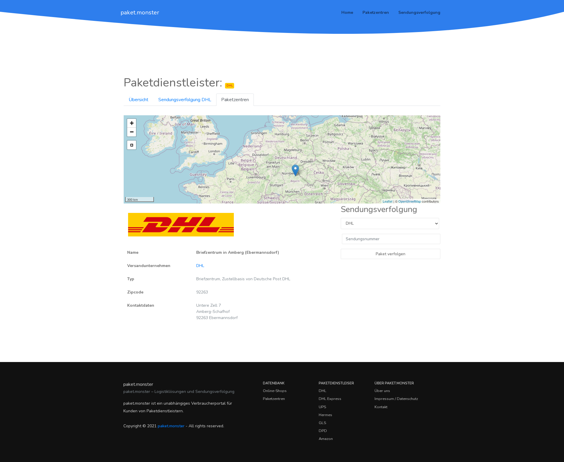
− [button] (132, 132)
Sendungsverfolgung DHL (184, 99)
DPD (323, 430)
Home (347, 12)
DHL (200, 265)
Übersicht (138, 99)
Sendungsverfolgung (419, 12)
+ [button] (132, 123)
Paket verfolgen (390, 254)
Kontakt (381, 407)
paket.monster (139, 12)
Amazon (326, 438)
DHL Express (330, 398)
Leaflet (387, 201)
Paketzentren (375, 12)
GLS (322, 423)
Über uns (382, 390)
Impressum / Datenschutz (396, 398)
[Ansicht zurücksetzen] (131, 145)
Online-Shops (275, 390)
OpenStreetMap (409, 201)
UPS (322, 407)
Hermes (325, 415)
